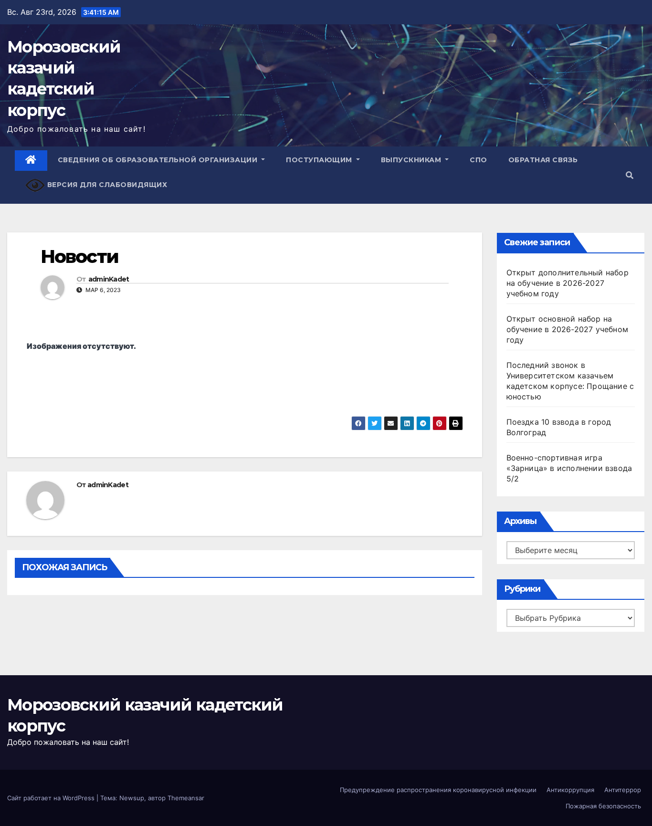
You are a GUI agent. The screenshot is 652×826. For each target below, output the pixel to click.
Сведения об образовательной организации (159, 160)
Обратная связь (543, 160)
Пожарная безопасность (603, 806)
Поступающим (320, 160)
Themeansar (186, 798)
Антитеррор (622, 790)
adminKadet (108, 279)
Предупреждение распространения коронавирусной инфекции (438, 790)
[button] (629, 175)
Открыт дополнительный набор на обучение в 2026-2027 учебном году (567, 283)
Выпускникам (412, 160)
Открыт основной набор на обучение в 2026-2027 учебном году (567, 329)
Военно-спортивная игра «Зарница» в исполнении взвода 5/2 (569, 468)
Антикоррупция (570, 790)
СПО (478, 160)
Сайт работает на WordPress (51, 798)
